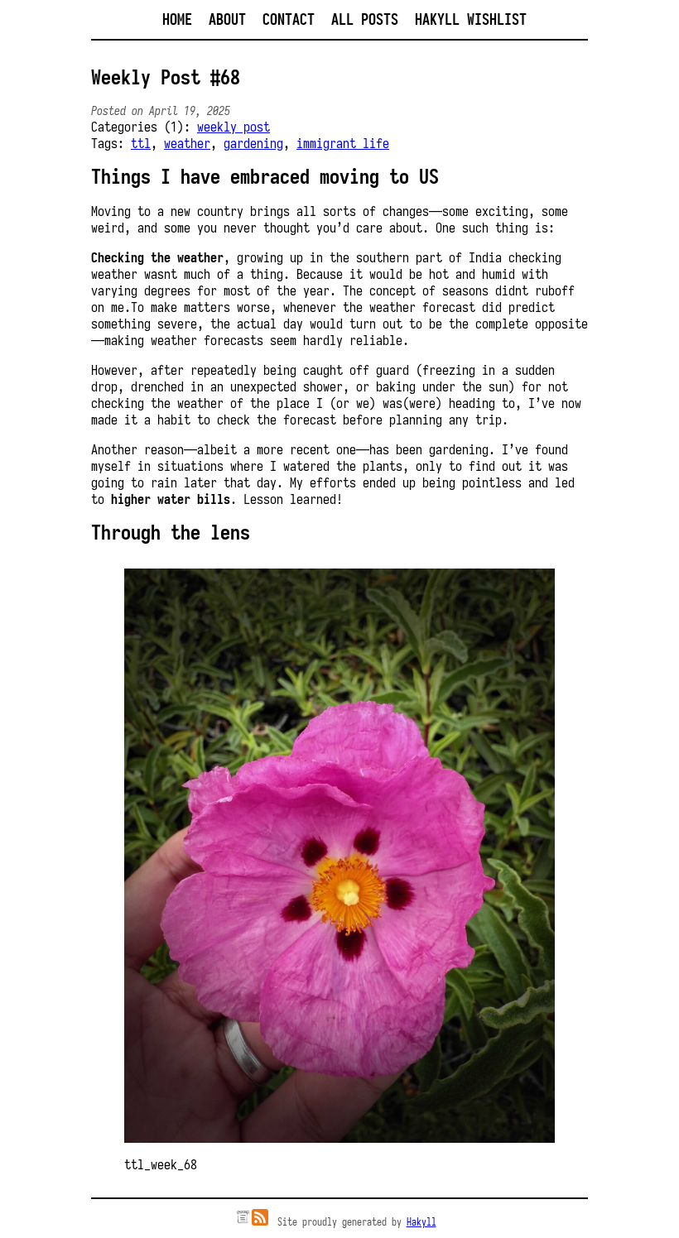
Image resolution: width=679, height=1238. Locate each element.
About (227, 19)
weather (187, 143)
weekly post (233, 126)
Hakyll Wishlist (471, 19)
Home (177, 19)
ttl (141, 143)
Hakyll (421, 1222)
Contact (288, 19)
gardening (253, 143)
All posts (364, 19)
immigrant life (342, 143)
